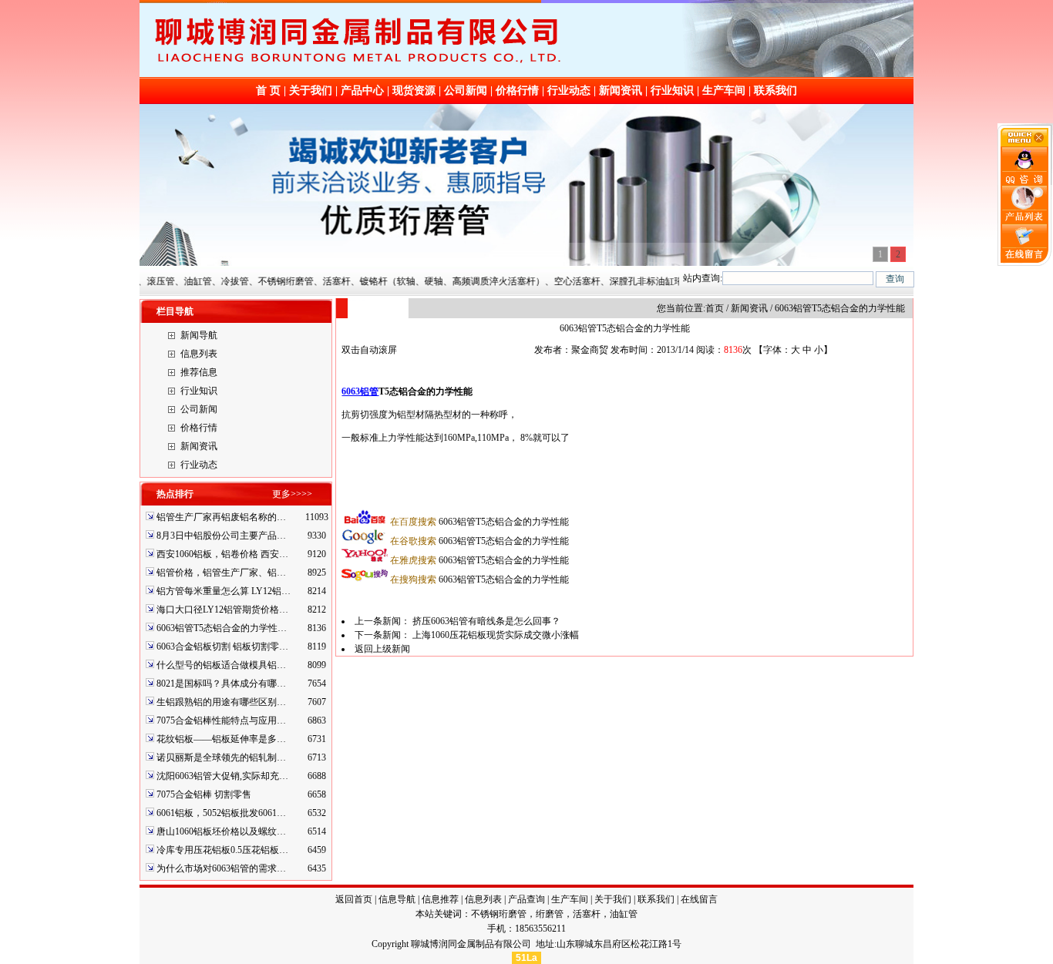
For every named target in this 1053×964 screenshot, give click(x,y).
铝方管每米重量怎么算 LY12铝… (223, 591)
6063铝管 (359, 391)
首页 (714, 308)
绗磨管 (550, 914)
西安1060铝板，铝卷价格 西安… (222, 554)
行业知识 (672, 90)
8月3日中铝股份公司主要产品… (221, 535)
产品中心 (362, 90)
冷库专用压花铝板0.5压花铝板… (222, 850)
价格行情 (517, 90)
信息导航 (396, 899)
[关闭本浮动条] (1025, 143)
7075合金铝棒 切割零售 (203, 794)
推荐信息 (198, 372)
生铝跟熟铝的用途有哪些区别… (221, 702)
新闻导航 (198, 335)
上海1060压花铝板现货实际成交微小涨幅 (495, 635)
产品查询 (526, 899)
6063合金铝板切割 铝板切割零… (222, 646)
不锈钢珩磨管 (498, 914)
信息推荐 (440, 899)
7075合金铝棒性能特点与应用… (221, 720)
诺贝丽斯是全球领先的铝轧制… (221, 757)
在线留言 (699, 899)
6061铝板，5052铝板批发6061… (221, 813)
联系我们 (775, 90)
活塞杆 (587, 914)
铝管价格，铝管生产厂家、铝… (221, 572)
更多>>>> (292, 494)
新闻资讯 (620, 90)
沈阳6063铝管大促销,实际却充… (222, 776)
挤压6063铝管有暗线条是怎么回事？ (486, 621)
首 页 (268, 90)
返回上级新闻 (382, 648)
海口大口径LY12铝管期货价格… (222, 609)
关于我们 (310, 90)
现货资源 (414, 90)
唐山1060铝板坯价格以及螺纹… (221, 831)
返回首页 (353, 899)
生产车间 (723, 90)
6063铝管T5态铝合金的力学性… (221, 628)
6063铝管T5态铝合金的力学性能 (479, 521)
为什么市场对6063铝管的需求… (221, 868)
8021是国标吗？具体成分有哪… (221, 683)
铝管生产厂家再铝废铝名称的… (221, 517)
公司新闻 (465, 90)
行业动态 (568, 90)
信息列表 (198, 353)
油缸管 (624, 914)
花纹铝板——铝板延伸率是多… (221, 739)
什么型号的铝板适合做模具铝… (221, 665)
